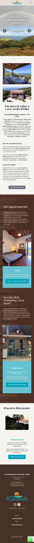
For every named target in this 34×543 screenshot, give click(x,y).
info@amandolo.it (17, 525)
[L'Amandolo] (17, 2)
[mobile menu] (31, 2)
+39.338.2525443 (17, 518)
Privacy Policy (13, 508)
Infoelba (20, 537)
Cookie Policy (21, 508)
